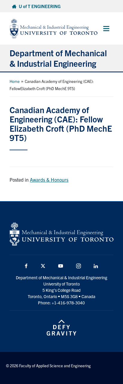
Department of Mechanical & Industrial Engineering (58, 58)
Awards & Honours (49, 180)
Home (15, 81)
